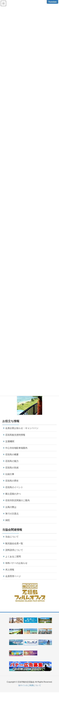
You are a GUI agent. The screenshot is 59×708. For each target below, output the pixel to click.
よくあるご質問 (13, 556)
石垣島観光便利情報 (15, 435)
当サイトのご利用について (29, 685)
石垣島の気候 (12, 467)
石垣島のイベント (14, 487)
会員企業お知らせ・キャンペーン (21, 428)
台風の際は (10, 507)
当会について (12, 536)
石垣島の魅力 (12, 461)
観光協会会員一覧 (14, 543)
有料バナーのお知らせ (16, 563)
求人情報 (9, 569)
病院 (7, 520)
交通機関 (9, 441)
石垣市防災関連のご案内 (17, 500)
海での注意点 (12, 513)
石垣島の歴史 (12, 480)
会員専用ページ (13, 576)
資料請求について (14, 550)
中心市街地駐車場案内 (16, 448)
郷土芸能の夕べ (13, 494)
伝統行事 (9, 474)
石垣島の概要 (12, 454)
